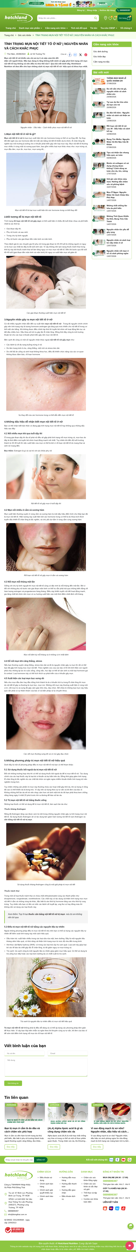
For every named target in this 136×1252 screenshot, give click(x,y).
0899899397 (124, 10)
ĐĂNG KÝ (41, 1160)
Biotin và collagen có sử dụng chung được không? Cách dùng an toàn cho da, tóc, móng (118, 167)
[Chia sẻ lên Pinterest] (86, 55)
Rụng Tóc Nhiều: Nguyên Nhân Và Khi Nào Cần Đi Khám (118, 141)
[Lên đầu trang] (130, 1236)
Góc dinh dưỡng (100, 51)
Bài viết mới (101, 72)
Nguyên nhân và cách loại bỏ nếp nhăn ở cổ (118, 241)
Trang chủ (11, 28)
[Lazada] (111, 1208)
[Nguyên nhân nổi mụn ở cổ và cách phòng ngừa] (99, 254)
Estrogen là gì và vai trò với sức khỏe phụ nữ (33, 451)
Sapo (94, 1243)
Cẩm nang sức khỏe (55, 28)
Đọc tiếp (11, 1147)
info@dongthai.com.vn (17, 1214)
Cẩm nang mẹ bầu (101, 62)
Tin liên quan (16, 1097)
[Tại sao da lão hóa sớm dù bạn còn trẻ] (99, 105)
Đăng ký (81, 10)
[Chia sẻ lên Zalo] (75, 55)
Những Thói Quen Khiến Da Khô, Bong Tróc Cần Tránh (118, 218)
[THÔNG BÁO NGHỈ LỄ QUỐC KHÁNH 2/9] (99, 81)
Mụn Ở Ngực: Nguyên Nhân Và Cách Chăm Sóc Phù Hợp (118, 195)
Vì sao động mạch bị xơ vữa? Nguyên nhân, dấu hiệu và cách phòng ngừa (109, 1130)
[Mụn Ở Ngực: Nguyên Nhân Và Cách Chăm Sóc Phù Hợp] (99, 195)
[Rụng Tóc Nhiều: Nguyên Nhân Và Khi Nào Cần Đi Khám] (99, 142)
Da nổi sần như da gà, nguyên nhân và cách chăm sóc (117, 91)
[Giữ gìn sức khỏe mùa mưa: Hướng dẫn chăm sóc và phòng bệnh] (99, 182)
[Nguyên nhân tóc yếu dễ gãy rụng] (99, 232)
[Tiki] (117, 1208)
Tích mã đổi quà (79, 28)
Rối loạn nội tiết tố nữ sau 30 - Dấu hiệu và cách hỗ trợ (118, 128)
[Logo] (18, 18)
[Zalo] (111, 1160)
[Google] (130, 1160)
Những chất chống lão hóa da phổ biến (117, 206)
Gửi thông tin (13, 1083)
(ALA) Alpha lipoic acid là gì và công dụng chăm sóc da (65, 1130)
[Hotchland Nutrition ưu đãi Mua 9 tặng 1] (68, 4)
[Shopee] (105, 1208)
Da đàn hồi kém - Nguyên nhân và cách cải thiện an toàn (118, 115)
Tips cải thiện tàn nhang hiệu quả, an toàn (118, 153)
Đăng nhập (92, 10)
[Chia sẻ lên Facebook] (70, 55)
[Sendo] (123, 1208)
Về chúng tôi (126, 28)
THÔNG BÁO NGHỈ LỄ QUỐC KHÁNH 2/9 (116, 79)
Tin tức (93, 28)
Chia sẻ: (64, 54)
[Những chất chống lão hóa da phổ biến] (99, 208)
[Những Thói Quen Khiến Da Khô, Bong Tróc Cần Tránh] (99, 219)
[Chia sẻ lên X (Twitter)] (80, 55)
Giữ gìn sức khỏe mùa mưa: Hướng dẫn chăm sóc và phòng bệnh (117, 181)
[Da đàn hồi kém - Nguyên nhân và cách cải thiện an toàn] (99, 115)
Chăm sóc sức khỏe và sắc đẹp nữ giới (90, 1186)
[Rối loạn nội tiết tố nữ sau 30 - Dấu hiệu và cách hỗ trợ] (99, 129)
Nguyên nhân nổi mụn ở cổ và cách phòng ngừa (118, 252)
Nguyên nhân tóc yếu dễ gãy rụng (118, 230)
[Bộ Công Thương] (14, 1230)
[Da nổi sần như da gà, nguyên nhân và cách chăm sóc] (99, 92)
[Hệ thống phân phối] (106, 18)
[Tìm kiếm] (95, 18)
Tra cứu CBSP (108, 28)
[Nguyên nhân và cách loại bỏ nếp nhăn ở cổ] (99, 243)
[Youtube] (123, 1160)
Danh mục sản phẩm (29, 28)
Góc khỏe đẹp (99, 56)
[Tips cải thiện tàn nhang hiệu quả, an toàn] (99, 155)
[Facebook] (117, 1160)
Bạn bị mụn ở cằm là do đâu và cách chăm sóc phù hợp (22, 1130)
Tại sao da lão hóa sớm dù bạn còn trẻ (117, 103)
